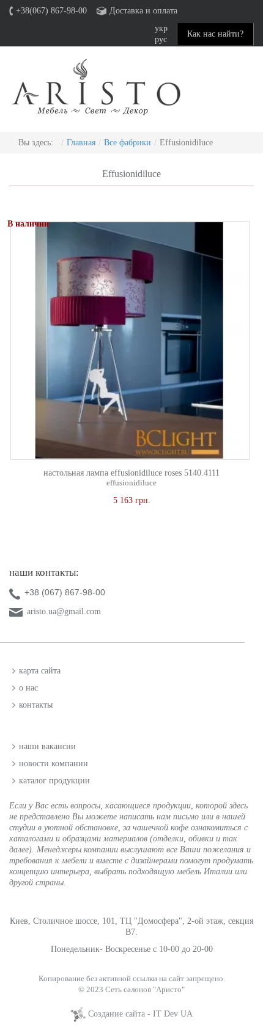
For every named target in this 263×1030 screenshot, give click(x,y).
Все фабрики (127, 142)
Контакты (36, 704)
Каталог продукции (54, 780)
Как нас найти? (215, 33)
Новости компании (53, 763)
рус (161, 39)
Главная (81, 142)
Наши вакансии (47, 746)
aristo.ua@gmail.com (64, 611)
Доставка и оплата (143, 10)
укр (161, 28)
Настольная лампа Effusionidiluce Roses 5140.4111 (131, 472)
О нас (28, 687)
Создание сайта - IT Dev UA (139, 1013)
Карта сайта (40, 670)
